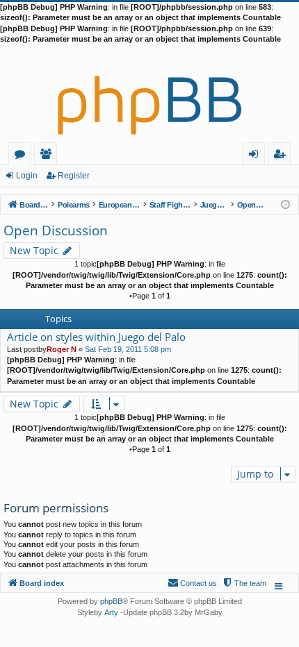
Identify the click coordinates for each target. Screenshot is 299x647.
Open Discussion (55, 230)
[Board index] (149, 93)
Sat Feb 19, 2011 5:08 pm (128, 349)
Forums (23, 156)
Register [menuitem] (282, 156)
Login (27, 175)
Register (74, 175)
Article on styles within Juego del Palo (96, 337)
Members (48, 156)
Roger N (61, 349)
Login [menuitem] (256, 156)
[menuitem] (244, 583)
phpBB (111, 601)
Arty (111, 612)
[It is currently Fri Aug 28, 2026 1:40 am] (285, 204)
